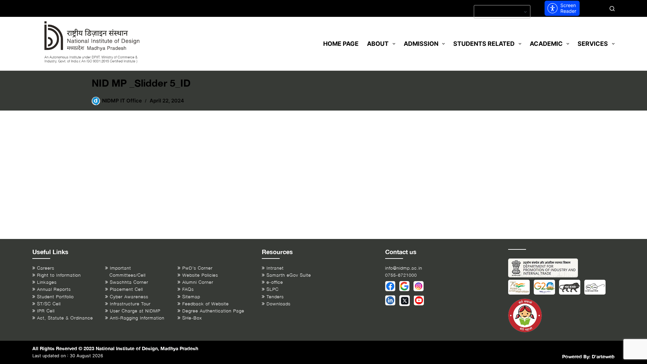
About (378, 43)
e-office (275, 282)
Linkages (47, 282)
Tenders (275, 296)
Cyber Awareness (129, 296)
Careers (45, 268)
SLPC (273, 289)
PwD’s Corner (197, 268)
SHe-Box (192, 318)
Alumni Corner (197, 282)
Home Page (341, 43)
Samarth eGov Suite (289, 275)
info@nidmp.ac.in (403, 268)
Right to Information (59, 275)
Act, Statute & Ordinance (65, 318)
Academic (546, 43)
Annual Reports (54, 289)
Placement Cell (126, 289)
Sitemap (191, 296)
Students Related (484, 43)
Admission (421, 43)
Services (593, 43)
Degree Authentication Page (213, 310)
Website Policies (200, 275)
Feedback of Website (205, 303)
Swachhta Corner (129, 282)
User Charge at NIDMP (135, 310)
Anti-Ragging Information (137, 318)
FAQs (188, 289)
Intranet (275, 268)
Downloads (278, 303)
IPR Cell (46, 310)
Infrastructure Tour (130, 303)
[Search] (612, 8)
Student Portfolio (55, 296)
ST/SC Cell (49, 303)
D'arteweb (603, 356)
